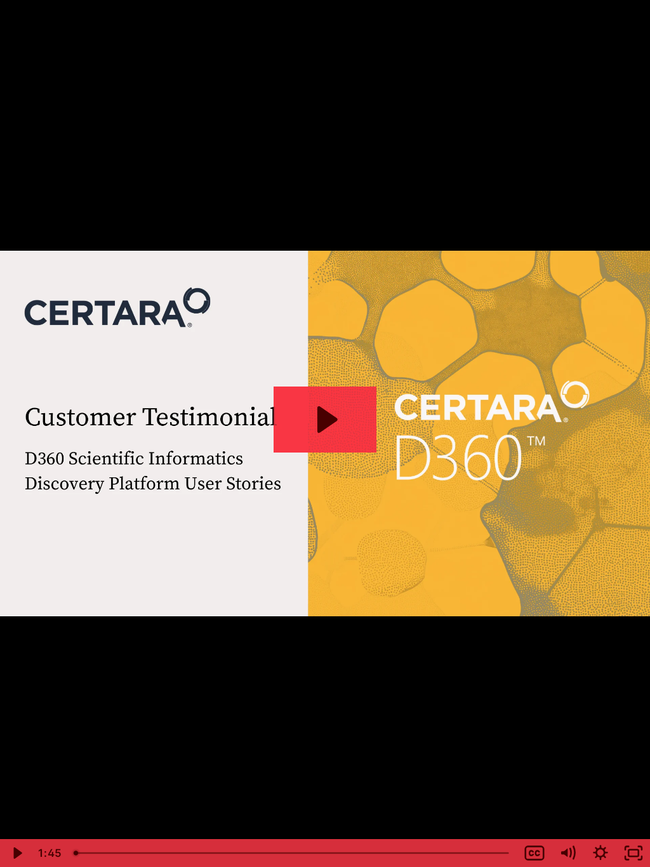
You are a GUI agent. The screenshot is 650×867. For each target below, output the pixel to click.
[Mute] (567, 853)
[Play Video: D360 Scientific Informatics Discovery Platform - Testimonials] (325, 420)
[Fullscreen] (633, 853)
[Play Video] (16, 853)
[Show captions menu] (534, 853)
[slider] (293, 853)
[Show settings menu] (600, 853)
